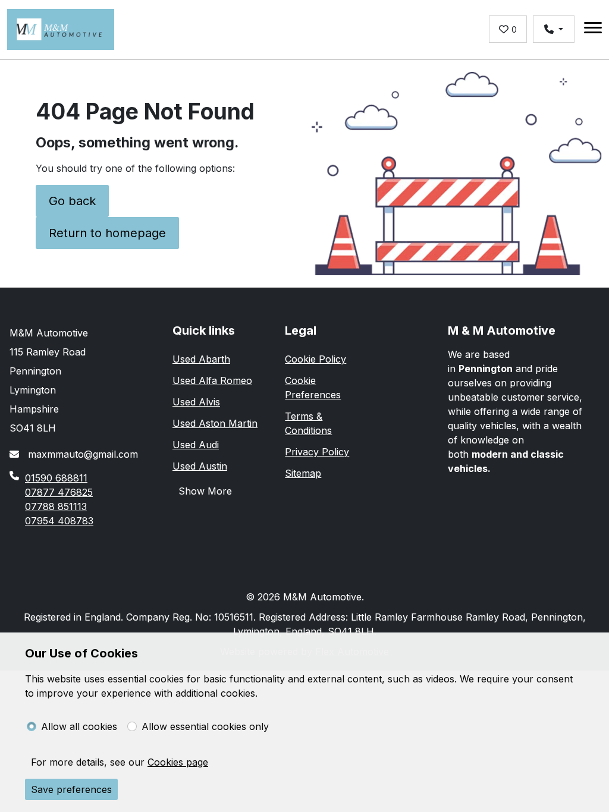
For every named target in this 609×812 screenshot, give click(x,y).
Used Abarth (201, 359)
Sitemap (303, 473)
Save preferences (71, 789)
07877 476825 (59, 492)
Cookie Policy (315, 359)
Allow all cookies (79, 726)
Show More (205, 491)
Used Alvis (196, 402)
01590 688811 (56, 478)
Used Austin (199, 466)
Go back (72, 201)
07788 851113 (56, 506)
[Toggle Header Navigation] (593, 29)
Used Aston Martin (215, 423)
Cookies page (177, 762)
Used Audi (195, 445)
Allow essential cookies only (205, 726)
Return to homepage (107, 233)
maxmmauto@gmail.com (81, 454)
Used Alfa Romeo (212, 380)
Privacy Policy (317, 452)
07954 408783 (59, 521)
